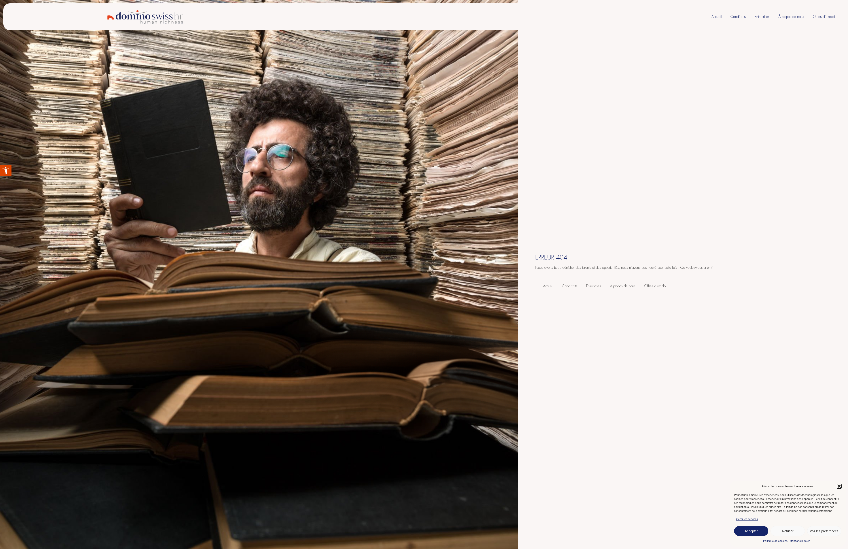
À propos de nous (791, 17)
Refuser (787, 531)
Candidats (738, 17)
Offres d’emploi (824, 17)
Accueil (717, 17)
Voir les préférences (824, 531)
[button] (5, 170)
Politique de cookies (775, 541)
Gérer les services (747, 519)
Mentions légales (800, 541)
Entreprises (762, 17)
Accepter (751, 531)
